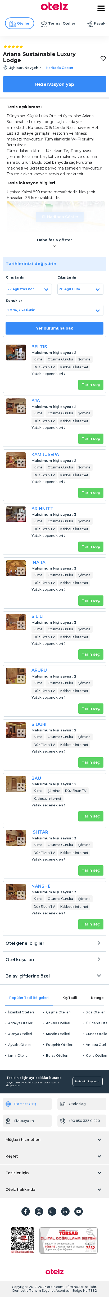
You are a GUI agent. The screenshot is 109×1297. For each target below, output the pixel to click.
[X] (52, 1211)
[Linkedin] (65, 1211)
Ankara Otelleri (58, 1023)
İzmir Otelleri (19, 1056)
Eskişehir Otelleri (59, 1045)
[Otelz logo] (54, 9)
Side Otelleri (96, 1012)
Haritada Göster (62, 216)
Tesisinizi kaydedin (87, 1081)
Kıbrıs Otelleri (96, 1056)
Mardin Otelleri (58, 1034)
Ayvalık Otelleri (20, 1045)
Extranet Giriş (25, 1104)
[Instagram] (39, 1211)
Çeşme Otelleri (58, 1012)
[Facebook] (25, 1211)
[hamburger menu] (101, 8)
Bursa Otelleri (57, 1056)
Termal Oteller (61, 23)
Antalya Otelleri (20, 1023)
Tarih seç (91, 384)
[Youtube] (78, 1211)
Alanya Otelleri (20, 1034)
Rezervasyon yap (54, 84)
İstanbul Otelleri (21, 1012)
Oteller (23, 23)
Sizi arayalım (24, 1121)
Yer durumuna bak (54, 328)
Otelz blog (77, 1104)
